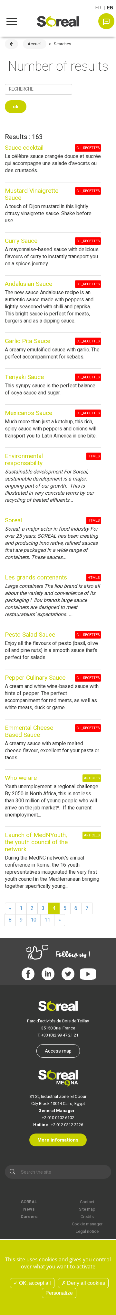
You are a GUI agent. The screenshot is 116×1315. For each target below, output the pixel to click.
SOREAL (29, 1202)
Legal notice (87, 1231)
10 (33, 920)
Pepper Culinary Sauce (35, 677)
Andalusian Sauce (28, 283)
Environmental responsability (24, 460)
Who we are (21, 777)
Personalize (59, 1293)
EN (110, 7)
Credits (87, 1217)
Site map (87, 1209)
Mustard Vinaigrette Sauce (31, 194)
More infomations (58, 1139)
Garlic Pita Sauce (27, 341)
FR (98, 7)
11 (47, 920)
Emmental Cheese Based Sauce (29, 731)
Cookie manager (87, 1224)
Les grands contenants (36, 577)
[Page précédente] (11, 44)
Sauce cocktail (24, 147)
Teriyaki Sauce (24, 377)
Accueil (35, 44)
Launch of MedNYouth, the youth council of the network (36, 842)
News (29, 1209)
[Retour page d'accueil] (58, 17)
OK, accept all (34, 1283)
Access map (58, 1051)
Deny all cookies (85, 1283)
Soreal (13, 520)
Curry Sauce (21, 240)
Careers (29, 1217)
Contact (87, 1202)
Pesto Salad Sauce (30, 634)
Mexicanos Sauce (28, 413)
